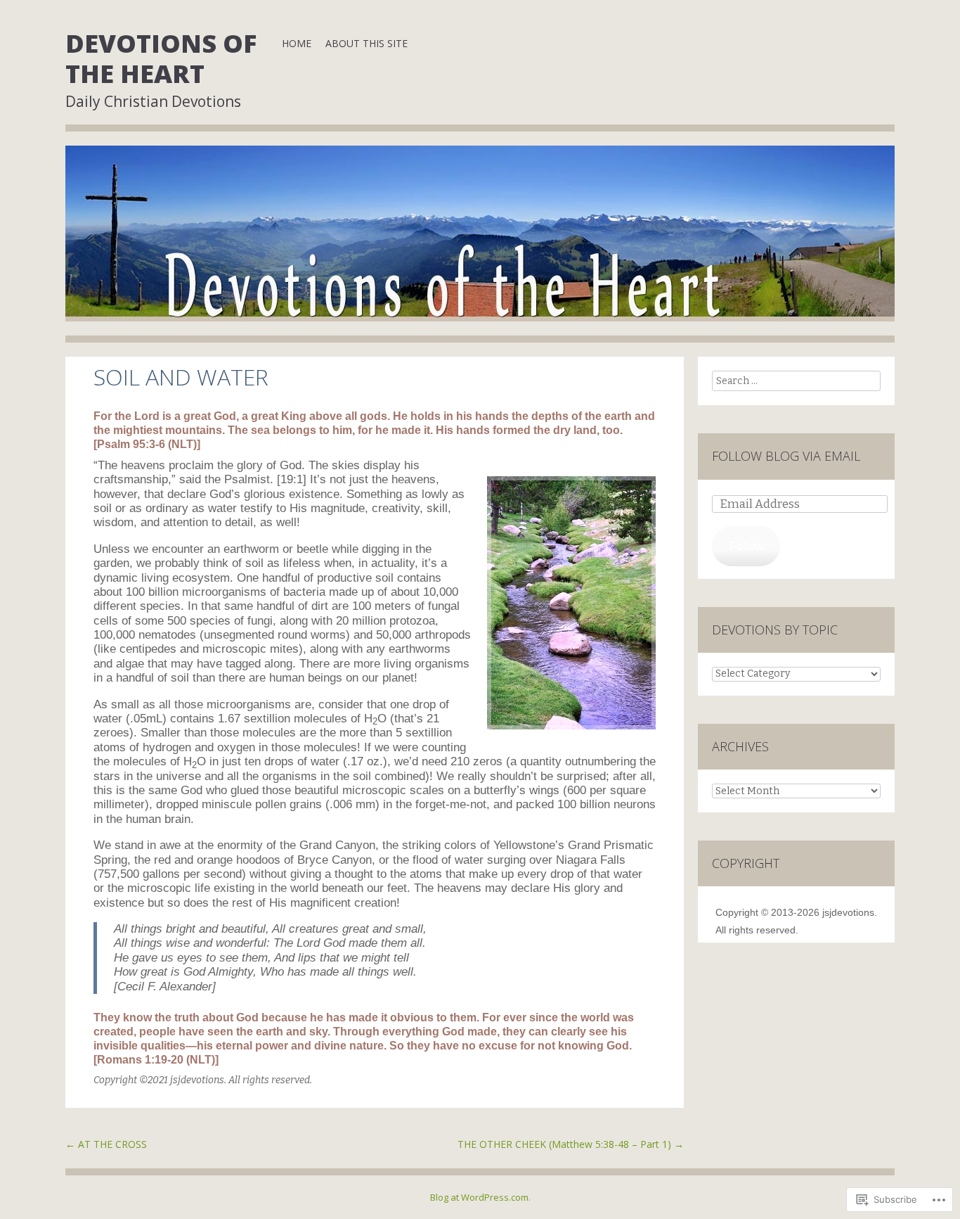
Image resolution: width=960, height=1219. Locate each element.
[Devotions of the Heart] (480, 244)
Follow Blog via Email (786, 455)
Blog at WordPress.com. (480, 1197)
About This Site (366, 43)
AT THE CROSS (106, 1144)
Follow (746, 546)
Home (296, 43)
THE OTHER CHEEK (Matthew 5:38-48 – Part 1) (571, 1144)
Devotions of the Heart (161, 58)
